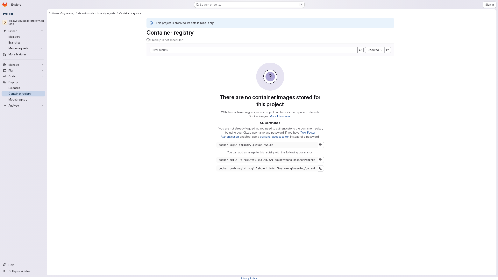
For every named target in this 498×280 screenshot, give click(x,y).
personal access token (274, 136)
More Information (280, 116)
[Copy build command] (321, 160)
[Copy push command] (321, 168)
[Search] (360, 50)
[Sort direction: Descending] (388, 50)
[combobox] (374, 50)
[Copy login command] (321, 145)
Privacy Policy (249, 278)
